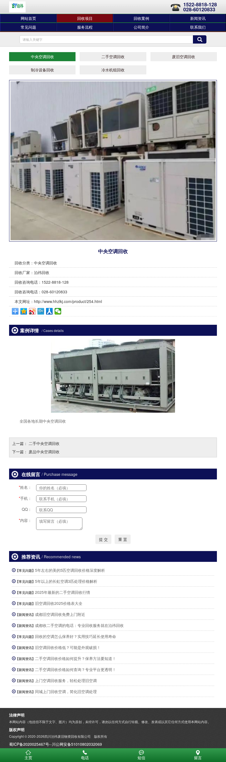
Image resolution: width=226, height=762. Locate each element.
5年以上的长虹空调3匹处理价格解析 (66, 581)
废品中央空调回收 (44, 451)
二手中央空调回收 (44, 443)
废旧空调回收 (183, 56)
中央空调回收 (42, 56)
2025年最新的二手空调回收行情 (62, 592)
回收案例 (141, 18)
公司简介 (141, 27)
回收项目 (85, 18)
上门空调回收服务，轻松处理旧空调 (66, 680)
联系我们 (198, 27)
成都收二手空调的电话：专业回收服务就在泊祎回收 (79, 625)
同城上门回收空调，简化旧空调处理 (66, 691)
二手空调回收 (113, 56)
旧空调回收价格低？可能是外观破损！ (68, 647)
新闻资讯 (198, 18)
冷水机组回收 (113, 70)
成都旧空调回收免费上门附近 (60, 614)
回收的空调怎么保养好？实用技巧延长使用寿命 (75, 636)
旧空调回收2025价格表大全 (58, 603)
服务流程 (85, 27)
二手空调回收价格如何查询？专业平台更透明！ (75, 669)
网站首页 (28, 18)
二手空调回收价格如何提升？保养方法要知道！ (75, 658)
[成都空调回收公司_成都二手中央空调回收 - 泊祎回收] (17, 6)
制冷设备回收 (42, 70)
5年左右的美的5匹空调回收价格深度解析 (70, 570)
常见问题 (28, 27)
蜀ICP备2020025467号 (29, 744)
